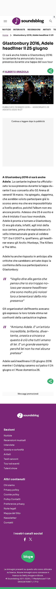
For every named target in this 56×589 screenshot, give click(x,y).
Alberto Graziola (17, 71)
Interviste (19, 29)
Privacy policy (11, 489)
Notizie (6, 29)
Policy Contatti (12, 499)
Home (5, 35)
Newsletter (10, 518)
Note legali (10, 508)
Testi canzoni (11, 459)
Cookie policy (11, 494)
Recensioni (34, 29)
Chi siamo (9, 485)
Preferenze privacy (14, 503)
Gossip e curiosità (14, 449)
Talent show (10, 468)
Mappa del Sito (12, 513)
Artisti (47, 29)
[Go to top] (49, 578)
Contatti (8, 522)
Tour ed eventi (11, 463)
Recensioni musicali (15, 440)
